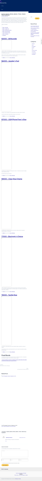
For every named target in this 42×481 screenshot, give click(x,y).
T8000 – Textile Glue (9, 295)
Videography (33, 54)
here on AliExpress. (12, 57)
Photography (7, 426)
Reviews (33, 47)
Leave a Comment (3, 426)
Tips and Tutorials (34, 50)
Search (37, 18)
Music (2, 9)
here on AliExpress (12, 175)
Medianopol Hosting (18, 478)
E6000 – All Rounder (5, 27)
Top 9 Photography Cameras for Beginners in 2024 (9, 425)
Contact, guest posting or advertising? (21, 473)
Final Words (4, 35)
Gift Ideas (33, 43)
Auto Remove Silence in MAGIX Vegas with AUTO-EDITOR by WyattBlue (35, 33)
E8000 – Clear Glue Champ (6, 31)
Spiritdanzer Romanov (9, 437)
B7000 (4, 175)
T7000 (4, 291)
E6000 (4, 57)
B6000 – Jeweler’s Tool (10, 61)
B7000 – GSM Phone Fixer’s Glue (7, 30)
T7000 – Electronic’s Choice (6, 32)
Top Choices (10, 426)
